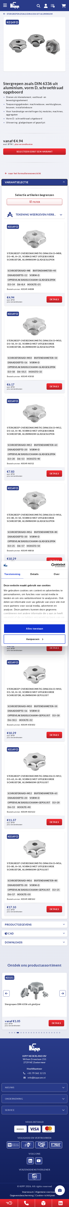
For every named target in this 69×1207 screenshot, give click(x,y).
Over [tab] (57, 574)
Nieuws (9, 1087)
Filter (36, 202)
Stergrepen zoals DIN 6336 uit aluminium (29, 14)
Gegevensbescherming (22, 1195)
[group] (34, 1001)
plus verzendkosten (24, 144)
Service (9, 1110)
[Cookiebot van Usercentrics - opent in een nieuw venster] (51, 565)
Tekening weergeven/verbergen (39, 214)
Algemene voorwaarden (47, 1192)
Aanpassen (32, 639)
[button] (9, 1032)
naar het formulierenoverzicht (24, 173)
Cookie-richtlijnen (45, 1195)
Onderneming (14, 1099)
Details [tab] (34, 574)
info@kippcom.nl (36, 1077)
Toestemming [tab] (12, 574)
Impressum (28, 1192)
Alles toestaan (34, 628)
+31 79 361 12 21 (36, 1073)
